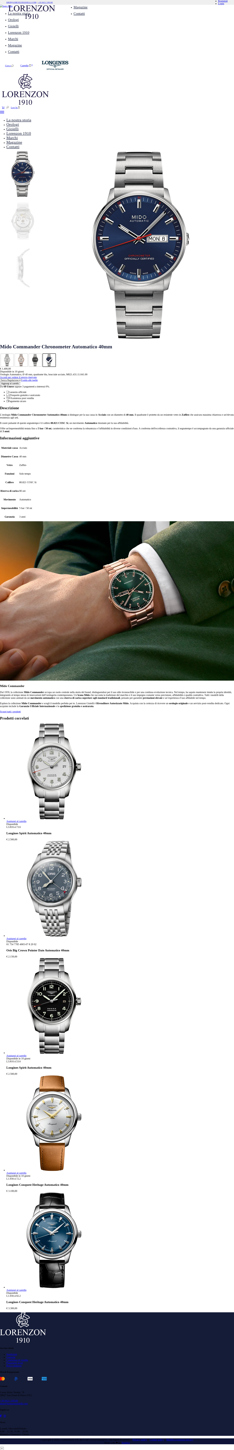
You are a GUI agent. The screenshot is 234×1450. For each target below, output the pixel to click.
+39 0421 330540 (45, 2)
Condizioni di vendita (17, 1360)
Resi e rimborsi (13, 1365)
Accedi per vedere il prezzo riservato (18, 377)
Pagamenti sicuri (14, 1363)
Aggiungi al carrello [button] (16, 821)
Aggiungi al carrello (10, 383)
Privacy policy (140, 1439)
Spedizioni (11, 1354)
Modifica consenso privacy (179, 1439)
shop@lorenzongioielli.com (21, 2)
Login (221, 3)
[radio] (7, 360)
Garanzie (10, 1357)
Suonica (126, 1442)
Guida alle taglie (29, 380)
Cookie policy (157, 1439)
